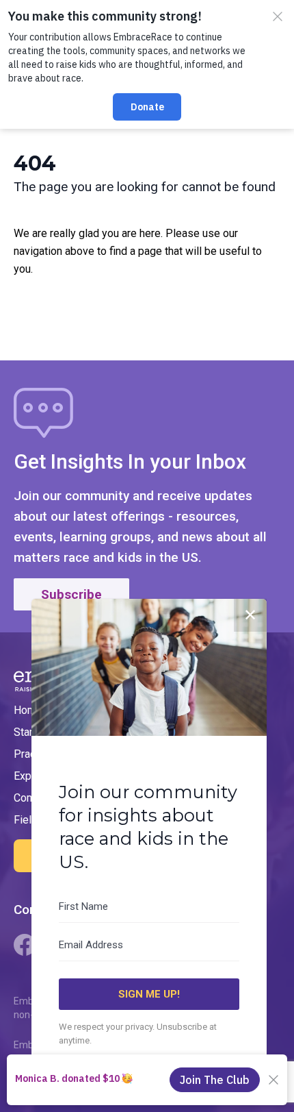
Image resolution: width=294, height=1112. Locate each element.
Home (28, 710)
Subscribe (71, 594)
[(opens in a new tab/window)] (25, 945)
